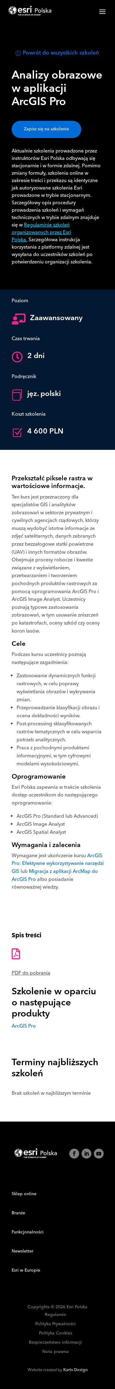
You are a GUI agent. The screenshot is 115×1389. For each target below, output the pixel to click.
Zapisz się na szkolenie (46, 129)
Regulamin (55, 1314)
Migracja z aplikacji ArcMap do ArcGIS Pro (55, 875)
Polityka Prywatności (55, 1324)
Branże (18, 1213)
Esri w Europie (26, 1270)
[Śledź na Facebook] (74, 1154)
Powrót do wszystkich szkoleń (61, 53)
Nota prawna (55, 1351)
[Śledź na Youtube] (99, 1154)
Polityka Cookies (55, 1333)
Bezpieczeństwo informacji (55, 1342)
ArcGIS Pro (24, 1026)
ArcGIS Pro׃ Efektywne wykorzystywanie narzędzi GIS (58, 863)
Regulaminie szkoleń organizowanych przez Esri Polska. (41, 232)
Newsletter (22, 1251)
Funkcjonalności (28, 1232)
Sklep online (24, 1194)
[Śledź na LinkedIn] (86, 1154)
